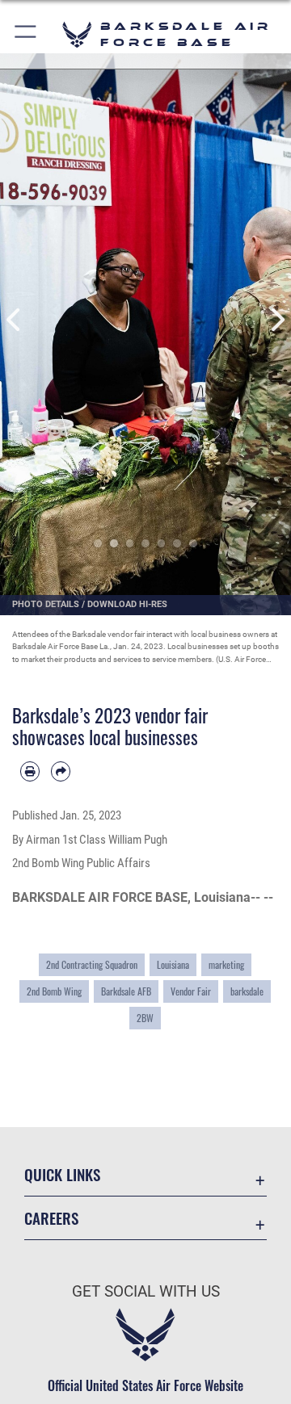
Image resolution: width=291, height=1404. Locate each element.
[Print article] (30, 771)
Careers (51, 1218)
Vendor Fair (191, 991)
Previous (14, 320)
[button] (26, 34)
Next (276, 320)
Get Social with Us (146, 1291)
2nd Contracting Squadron (91, 964)
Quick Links (62, 1174)
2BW (145, 1018)
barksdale (247, 991)
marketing (226, 964)
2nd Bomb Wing (54, 991)
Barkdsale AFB (126, 991)
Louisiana (173, 964)
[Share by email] (60, 771)
